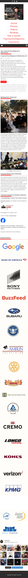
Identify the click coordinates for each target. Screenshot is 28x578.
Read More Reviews (5, 200)
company (9, 86)
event (7, 88)
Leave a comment (22, 91)
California (22, 84)
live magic (22, 88)
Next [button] (26, 160)
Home (14, 23)
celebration (5, 86)
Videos (14, 29)
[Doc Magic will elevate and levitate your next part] (17, 562)
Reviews (14, 32)
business (18, 84)
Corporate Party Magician (6, 84)
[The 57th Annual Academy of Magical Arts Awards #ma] (24, 562)
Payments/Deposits (14, 38)
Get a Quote (14, 35)
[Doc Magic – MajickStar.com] (2, 45)
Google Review (12, 215)
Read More (3, 81)
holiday (18, 88)
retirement (7, 91)
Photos (14, 26)
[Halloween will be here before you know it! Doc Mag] (24, 548)
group (16, 88)
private (23, 89)
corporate (14, 86)
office (18, 89)
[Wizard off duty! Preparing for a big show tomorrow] (10, 548)
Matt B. (5, 191)
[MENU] (27, 45)
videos (5, 212)
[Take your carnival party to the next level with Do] (17, 555)
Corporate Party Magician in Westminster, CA (14, 56)
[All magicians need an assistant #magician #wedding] (17, 548)
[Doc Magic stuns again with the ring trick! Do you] (24, 555)
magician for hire (14, 89)
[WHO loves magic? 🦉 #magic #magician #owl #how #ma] (3, 555)
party (21, 89)
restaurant (2, 91)
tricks (10, 91)
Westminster (14, 91)
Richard (9, 58)
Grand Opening (11, 88)
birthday (14, 84)
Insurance (14, 41)
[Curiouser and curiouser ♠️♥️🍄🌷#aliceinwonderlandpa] (3, 548)
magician (8, 89)
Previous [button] (2, 160)
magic (5, 89)
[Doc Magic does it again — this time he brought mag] (3, 562)
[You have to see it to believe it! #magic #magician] (10, 562)
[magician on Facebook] (3, 222)
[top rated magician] (7, 209)
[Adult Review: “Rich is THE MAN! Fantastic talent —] (10, 555)
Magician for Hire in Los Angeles (8, 225)
